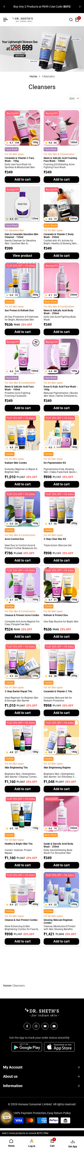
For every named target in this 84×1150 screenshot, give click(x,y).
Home (33, 76)
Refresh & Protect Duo (56, 615)
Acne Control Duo (14, 539)
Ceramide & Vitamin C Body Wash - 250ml (59, 236)
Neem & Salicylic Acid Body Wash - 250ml (58, 312)
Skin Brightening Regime (57, 767)
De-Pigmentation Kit (55, 462)
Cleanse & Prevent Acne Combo (22, 615)
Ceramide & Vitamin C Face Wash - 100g (19, 159)
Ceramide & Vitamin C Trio (58, 691)
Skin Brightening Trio (16, 767)
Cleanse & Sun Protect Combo (21, 920)
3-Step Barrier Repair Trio (18, 691)
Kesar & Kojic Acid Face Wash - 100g (61, 388)
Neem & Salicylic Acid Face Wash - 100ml (19, 388)
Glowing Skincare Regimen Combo (58, 921)
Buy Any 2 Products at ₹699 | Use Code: (42, 6)
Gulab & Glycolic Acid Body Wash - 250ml (58, 845)
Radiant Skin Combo (16, 462)
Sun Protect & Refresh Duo (19, 310)
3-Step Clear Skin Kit (55, 539)
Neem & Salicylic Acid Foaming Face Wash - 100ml (60, 159)
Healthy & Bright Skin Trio (19, 843)
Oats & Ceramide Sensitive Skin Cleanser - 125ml (21, 236)
